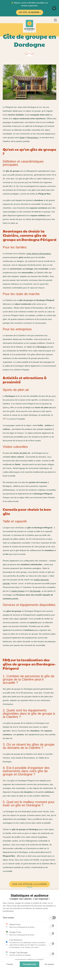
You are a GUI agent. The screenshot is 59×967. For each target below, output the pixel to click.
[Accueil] (29, 25)
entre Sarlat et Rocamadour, (39, 253)
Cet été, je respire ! (29, 12)
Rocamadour (33, 137)
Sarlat (22, 137)
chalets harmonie (41, 580)
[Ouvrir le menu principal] (55, 20)
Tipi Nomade (35, 591)
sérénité (6, 583)
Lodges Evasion (18, 591)
